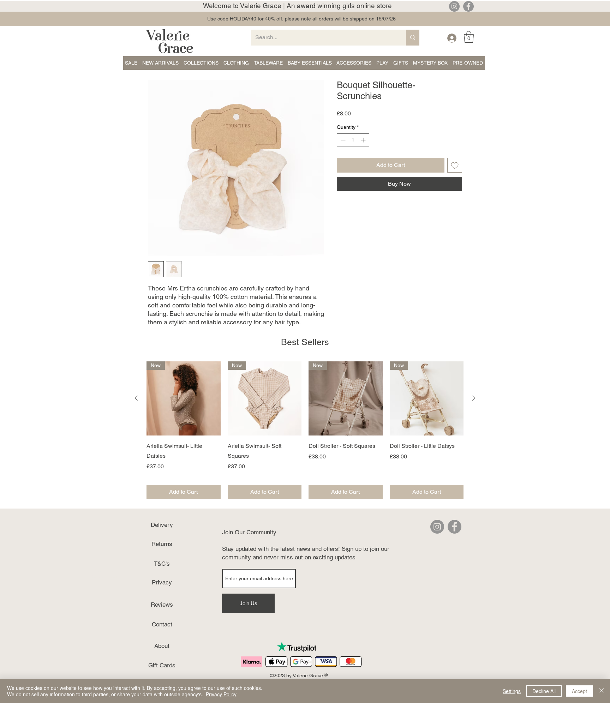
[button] (131, 63)
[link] (469, 37)
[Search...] (412, 38)
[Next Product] (474, 398)
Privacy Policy (221, 694)
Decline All (544, 691)
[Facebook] (468, 6)
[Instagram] (454, 6)
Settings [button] (512, 691)
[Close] (601, 691)
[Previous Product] (136, 398)
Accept (579, 691)
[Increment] (363, 140)
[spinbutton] (353, 140)
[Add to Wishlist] (454, 165)
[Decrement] (342, 140)
